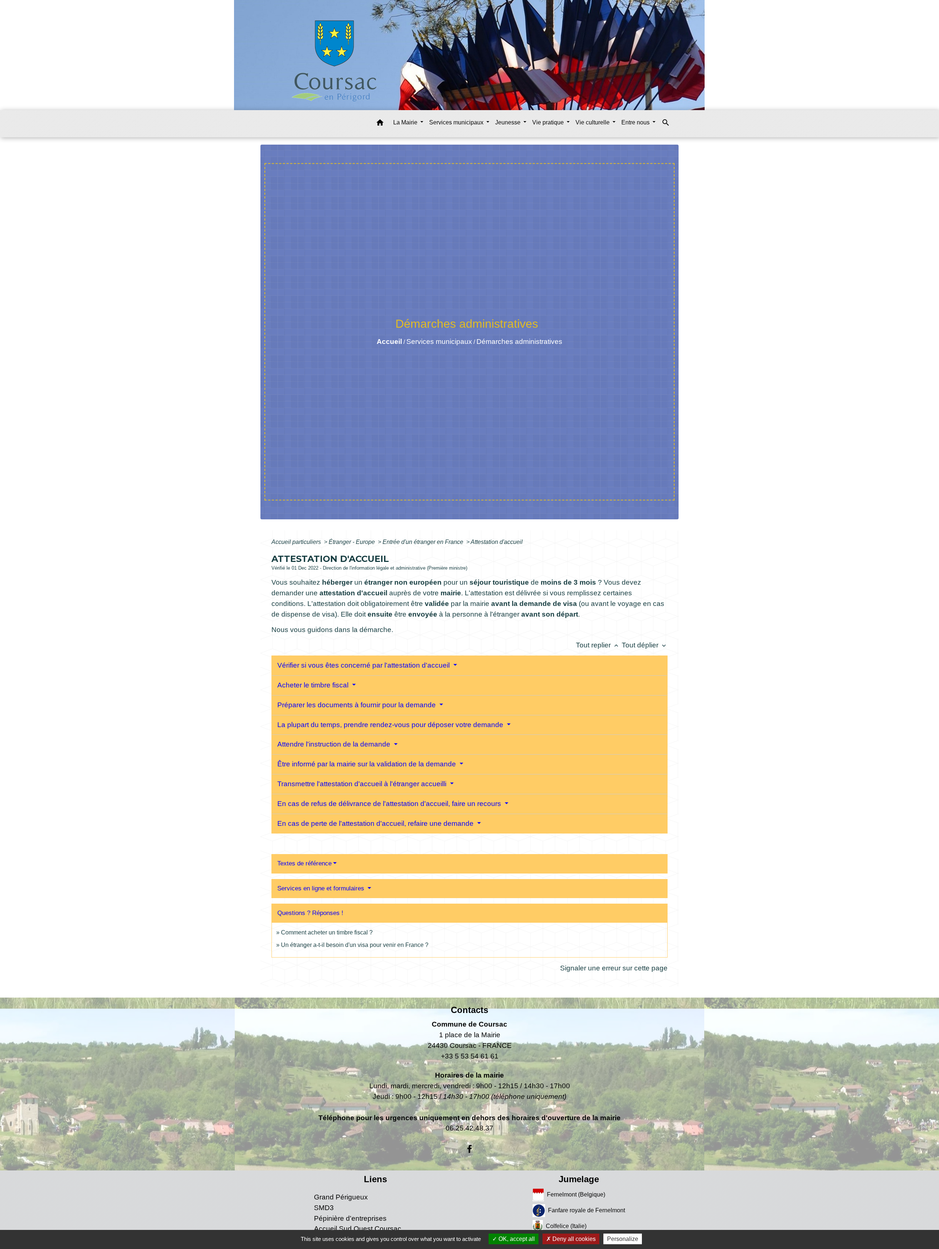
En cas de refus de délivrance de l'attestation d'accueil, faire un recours (390, 803)
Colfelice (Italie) (566, 1226)
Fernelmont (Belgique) (576, 1194)
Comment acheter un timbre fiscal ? (327, 932)
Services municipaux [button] (457, 122)
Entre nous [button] (636, 122)
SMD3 (324, 1208)
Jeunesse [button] (508, 122)
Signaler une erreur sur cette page (614, 968)
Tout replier (598, 645)
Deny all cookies (573, 1239)
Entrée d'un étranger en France (424, 542)
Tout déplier (645, 645)
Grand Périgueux (341, 1197)
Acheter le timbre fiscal (313, 685)
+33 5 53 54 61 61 (469, 1056)
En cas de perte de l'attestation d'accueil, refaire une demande (376, 823)
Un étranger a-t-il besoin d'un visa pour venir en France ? (354, 945)
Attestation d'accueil (497, 542)
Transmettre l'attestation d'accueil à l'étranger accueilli (362, 784)
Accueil (389, 341)
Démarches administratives (519, 341)
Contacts (469, 1010)
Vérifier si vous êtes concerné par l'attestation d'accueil (364, 665)
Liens (375, 1179)
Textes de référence (304, 863)
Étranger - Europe (352, 542)
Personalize (622, 1239)
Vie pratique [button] (548, 122)
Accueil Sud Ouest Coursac (357, 1228)
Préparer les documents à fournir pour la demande (357, 705)
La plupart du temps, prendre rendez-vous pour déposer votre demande (391, 725)
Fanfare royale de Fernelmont (586, 1210)
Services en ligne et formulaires (321, 888)
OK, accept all (516, 1239)
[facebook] (469, 1149)
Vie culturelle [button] (593, 122)
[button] (380, 123)
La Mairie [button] (406, 122)
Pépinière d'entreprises (350, 1218)
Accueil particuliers (296, 542)
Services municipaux (439, 341)
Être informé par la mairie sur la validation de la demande (367, 764)
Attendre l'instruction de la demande (334, 744)
